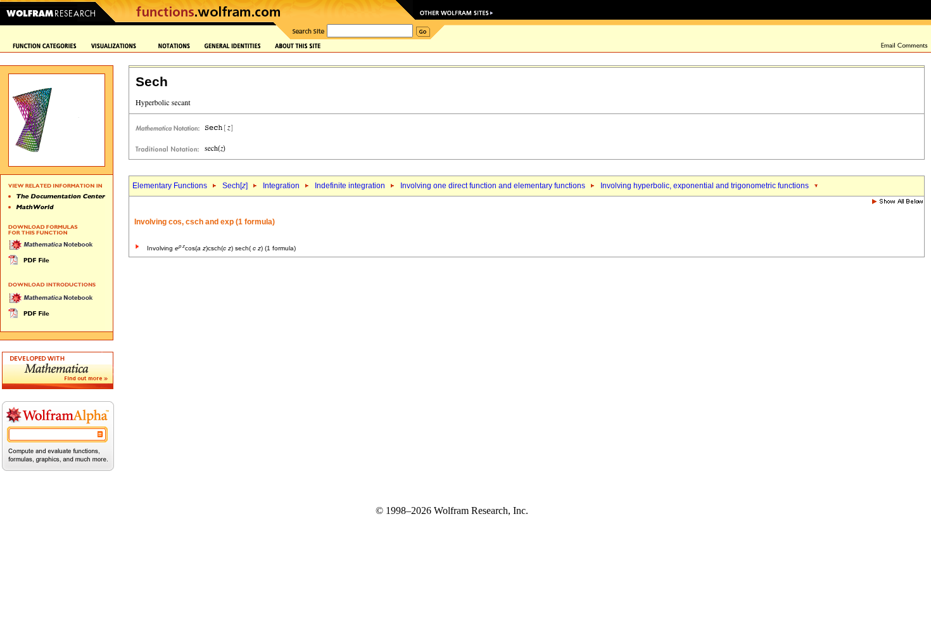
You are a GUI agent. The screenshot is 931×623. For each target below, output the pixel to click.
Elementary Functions (169, 185)
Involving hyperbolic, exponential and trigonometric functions (704, 185)
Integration (281, 185)
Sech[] (235, 185)
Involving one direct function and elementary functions (492, 185)
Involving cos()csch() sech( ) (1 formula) (221, 248)
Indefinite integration (350, 185)
